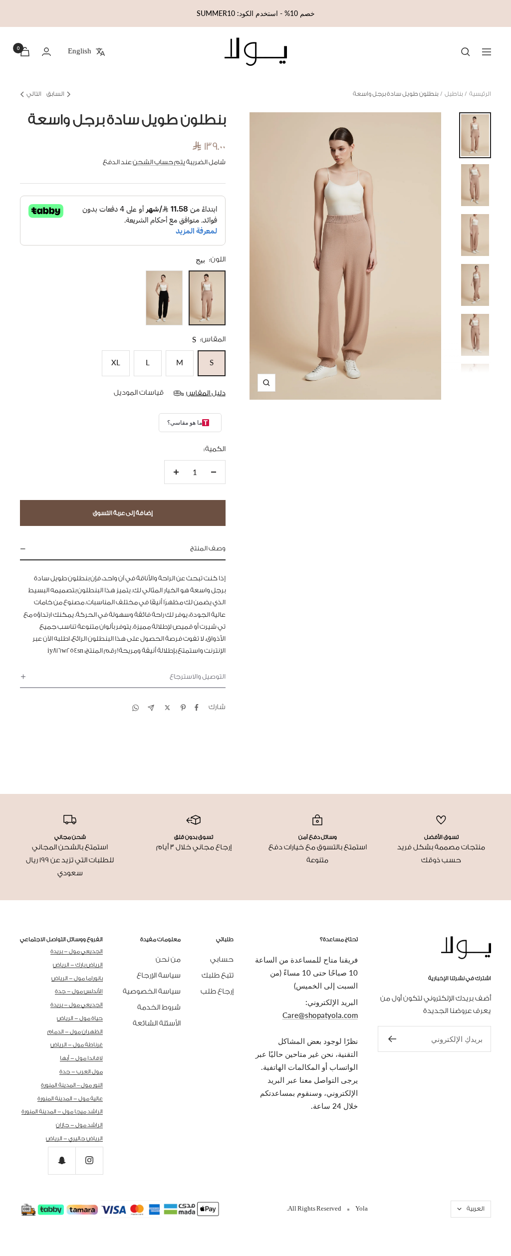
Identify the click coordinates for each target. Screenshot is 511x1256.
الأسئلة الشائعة (157, 1023)
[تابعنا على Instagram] (89, 1160)
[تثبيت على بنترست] (183, 707)
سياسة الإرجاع (159, 976)
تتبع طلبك (218, 976)
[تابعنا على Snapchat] (61, 1160)
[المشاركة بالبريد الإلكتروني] (151, 708)
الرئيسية (480, 93)
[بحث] (465, 51)
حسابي (222, 960)
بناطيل (454, 93)
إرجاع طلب (217, 992)
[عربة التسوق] (25, 51)
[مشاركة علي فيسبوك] (197, 707)
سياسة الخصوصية (152, 992)
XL (115, 362)
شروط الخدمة (159, 1007)
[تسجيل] (392, 1038)
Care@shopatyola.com (320, 1014)
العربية (476, 1208)
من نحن (168, 960)
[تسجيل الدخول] (46, 51)
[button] (123, 549)
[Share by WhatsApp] (135, 708)
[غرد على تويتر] (167, 707)
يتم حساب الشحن (159, 162)
